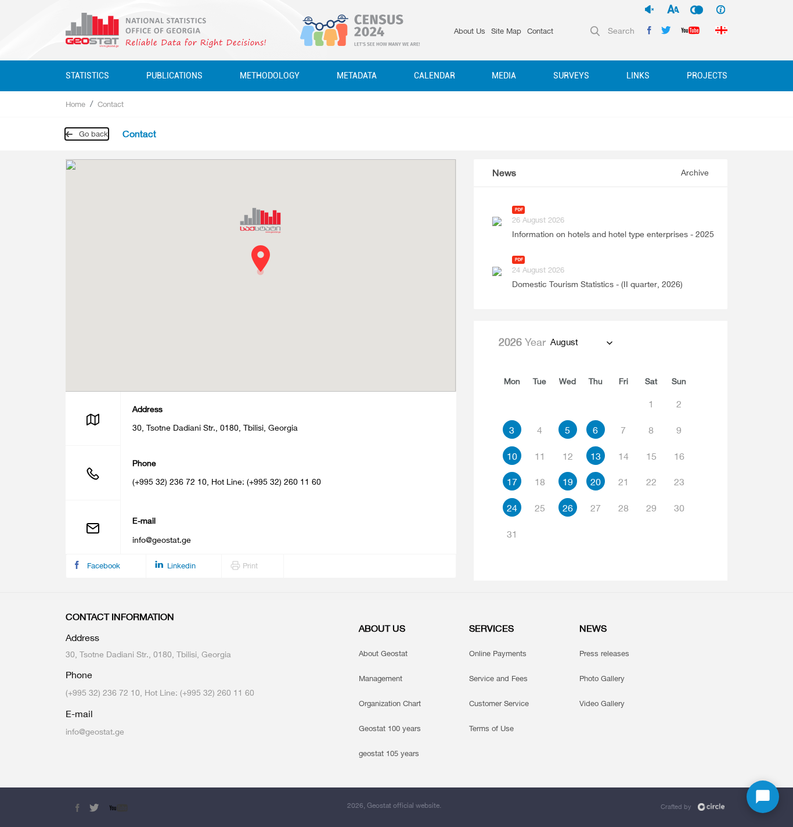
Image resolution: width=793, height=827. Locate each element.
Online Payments (498, 653)
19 (568, 482)
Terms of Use (491, 728)
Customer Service (499, 703)
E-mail (79, 713)
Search (621, 30)
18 (540, 482)
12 (568, 456)
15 (651, 456)
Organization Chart (390, 703)
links (638, 75)
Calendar (434, 75)
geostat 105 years (389, 753)
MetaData (357, 75)
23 (679, 482)
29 (651, 508)
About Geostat (383, 653)
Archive (695, 172)
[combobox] (581, 342)
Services (491, 628)
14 (623, 456)
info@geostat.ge (161, 540)
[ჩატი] (763, 797)
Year (522, 341)
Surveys (571, 75)
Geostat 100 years (390, 728)
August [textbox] (564, 342)
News (504, 172)
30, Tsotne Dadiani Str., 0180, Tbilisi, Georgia (215, 427)
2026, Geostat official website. (394, 805)
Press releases (604, 653)
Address (147, 409)
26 (568, 508)
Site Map (506, 30)
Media (504, 75)
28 (623, 508)
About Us (469, 30)
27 (595, 508)
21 (623, 482)
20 (595, 482)
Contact (540, 30)
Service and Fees (498, 678)
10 (512, 456)
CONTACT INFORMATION (120, 616)
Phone (144, 463)
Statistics (87, 75)
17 (512, 482)
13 (595, 456)
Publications (174, 75)
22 (651, 482)
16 (679, 456)
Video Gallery (602, 703)
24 (512, 508)
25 (540, 508)
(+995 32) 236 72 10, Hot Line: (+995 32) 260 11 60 (226, 481)
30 (679, 508)
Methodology (270, 75)
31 (512, 534)
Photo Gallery (602, 678)
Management (380, 678)
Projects (707, 75)
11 (540, 456)
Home (75, 104)
